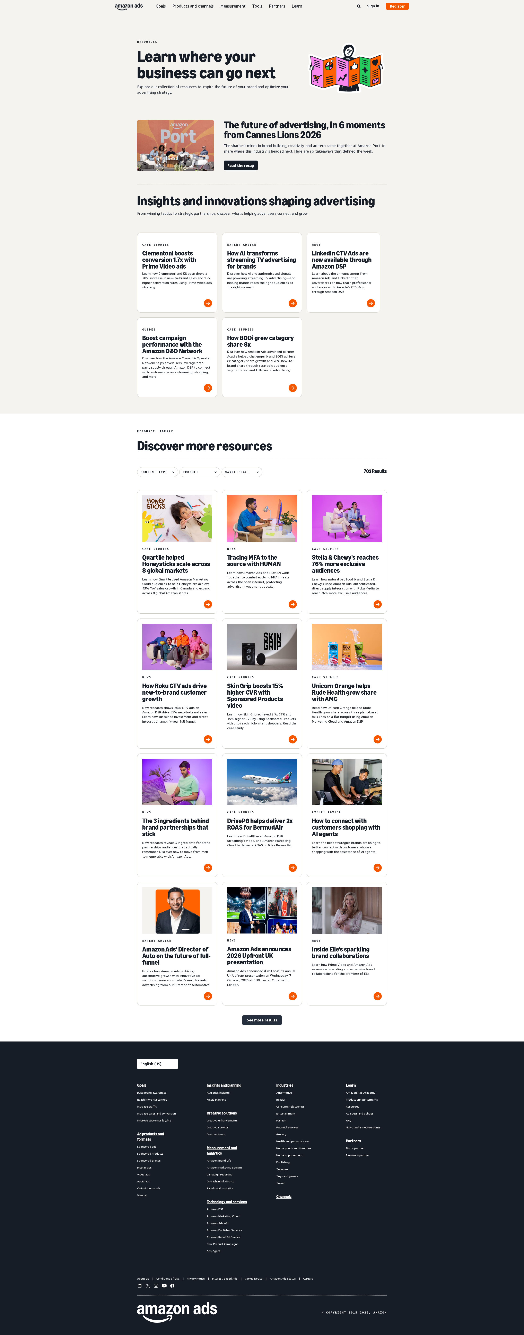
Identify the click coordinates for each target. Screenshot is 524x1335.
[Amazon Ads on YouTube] (164, 1286)
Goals (161, 6)
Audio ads (143, 1181)
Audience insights (218, 1092)
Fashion (281, 1120)
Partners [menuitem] (353, 1140)
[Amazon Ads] (125, 6)
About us (143, 1278)
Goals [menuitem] (141, 1085)
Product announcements (362, 1099)
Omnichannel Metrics (220, 1181)
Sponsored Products (150, 1153)
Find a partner (355, 1148)
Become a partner (357, 1155)
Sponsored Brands (149, 1160)
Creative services (218, 1127)
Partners (277, 6)
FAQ (348, 1120)
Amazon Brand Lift (219, 1160)
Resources (352, 1106)
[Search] (359, 6)
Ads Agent (213, 1251)
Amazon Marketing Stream (224, 1167)
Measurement (233, 6)
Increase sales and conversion (156, 1113)
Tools (257, 6)
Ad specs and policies (360, 1113)
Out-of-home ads (148, 1188)
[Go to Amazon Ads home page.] (177, 1312)
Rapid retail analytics (220, 1188)
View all (142, 1195)
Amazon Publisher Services (224, 1230)
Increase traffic (147, 1106)
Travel (280, 1183)
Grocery (281, 1134)
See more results (262, 1020)
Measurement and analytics (222, 1150)
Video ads (143, 1174)
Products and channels (193, 6)
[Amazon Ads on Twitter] (147, 1286)
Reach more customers (152, 1099)
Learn (297, 6)
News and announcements (363, 1127)
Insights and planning (224, 1085)
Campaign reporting (219, 1174)
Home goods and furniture (293, 1148)
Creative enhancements (222, 1120)
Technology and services (227, 1201)
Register (397, 6)
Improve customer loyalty (154, 1120)
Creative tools (216, 1134)
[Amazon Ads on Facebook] (172, 1286)
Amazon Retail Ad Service (223, 1237)
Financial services (287, 1127)
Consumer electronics (290, 1106)
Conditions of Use (168, 1278)
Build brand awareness (151, 1092)
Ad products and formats (150, 1136)
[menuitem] (157, 1168)
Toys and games (287, 1176)
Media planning (216, 1099)
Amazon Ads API (217, 1223)
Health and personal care (292, 1141)
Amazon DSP (215, 1209)
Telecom (282, 1169)
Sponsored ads (146, 1146)
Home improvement (289, 1155)
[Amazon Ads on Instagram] (156, 1286)
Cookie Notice (253, 1278)
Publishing (283, 1162)
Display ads (144, 1167)
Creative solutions (222, 1113)
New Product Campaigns (222, 1244)
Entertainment (285, 1113)
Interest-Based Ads (224, 1278)
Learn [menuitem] (351, 1085)
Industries (284, 1085)
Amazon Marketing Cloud (223, 1216)
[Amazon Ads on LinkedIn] (139, 1286)
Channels (283, 1196)
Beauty (280, 1099)
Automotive (284, 1092)
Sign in (373, 6)
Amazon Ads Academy (360, 1092)
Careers (308, 1278)
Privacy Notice (196, 1278)
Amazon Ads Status (283, 1278)
